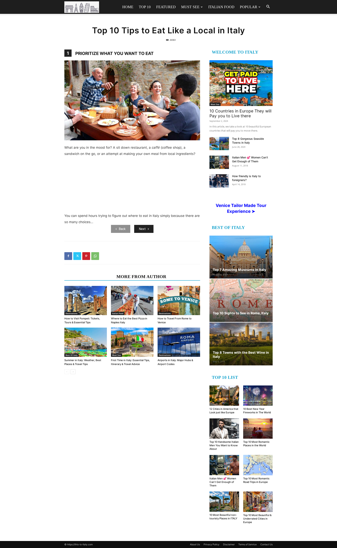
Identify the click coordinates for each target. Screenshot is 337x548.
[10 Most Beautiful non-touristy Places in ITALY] (224, 501)
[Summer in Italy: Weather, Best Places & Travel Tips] (85, 342)
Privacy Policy (211, 544)
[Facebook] (68, 256)
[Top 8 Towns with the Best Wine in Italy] (241, 344)
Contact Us (266, 544)
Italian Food (221, 7)
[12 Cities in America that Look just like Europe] (224, 395)
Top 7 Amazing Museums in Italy (239, 270)
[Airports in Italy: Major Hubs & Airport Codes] (179, 342)
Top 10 (145, 7)
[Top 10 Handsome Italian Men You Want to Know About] (224, 428)
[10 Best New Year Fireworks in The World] (258, 395)
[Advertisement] (132, 186)
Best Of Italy (71, 355)
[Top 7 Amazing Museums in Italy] (241, 257)
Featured (166, 7)
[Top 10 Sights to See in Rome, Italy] (241, 300)
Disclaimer (229, 544)
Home (127, 7)
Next (142, 229)
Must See (190, 7)
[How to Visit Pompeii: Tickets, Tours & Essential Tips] (85, 300)
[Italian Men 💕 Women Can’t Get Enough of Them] (219, 162)
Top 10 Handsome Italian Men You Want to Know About (224, 445)
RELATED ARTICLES (89, 276)
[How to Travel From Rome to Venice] (179, 300)
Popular (248, 7)
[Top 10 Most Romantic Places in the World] (258, 428)
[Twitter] (77, 256)
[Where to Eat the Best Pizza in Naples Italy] (132, 300)
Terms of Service (247, 544)
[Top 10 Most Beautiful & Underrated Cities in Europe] (258, 501)
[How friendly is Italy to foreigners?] (219, 181)
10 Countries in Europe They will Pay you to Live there (240, 113)
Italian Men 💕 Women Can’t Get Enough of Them (222, 482)
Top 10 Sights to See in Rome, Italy (241, 313)
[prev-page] (66, 371)
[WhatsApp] (95, 256)
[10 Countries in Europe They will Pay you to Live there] (241, 83)
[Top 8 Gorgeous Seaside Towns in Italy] (219, 143)
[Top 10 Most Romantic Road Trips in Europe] (258, 465)
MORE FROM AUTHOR (141, 276)
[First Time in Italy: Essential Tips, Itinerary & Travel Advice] (132, 342)
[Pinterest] (86, 256)
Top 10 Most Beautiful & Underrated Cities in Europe (257, 519)
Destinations (71, 313)
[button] (268, 7)
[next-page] (73, 371)
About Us (195, 544)
